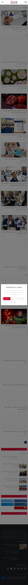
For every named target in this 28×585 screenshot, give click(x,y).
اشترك (6, 298)
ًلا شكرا (14, 302)
